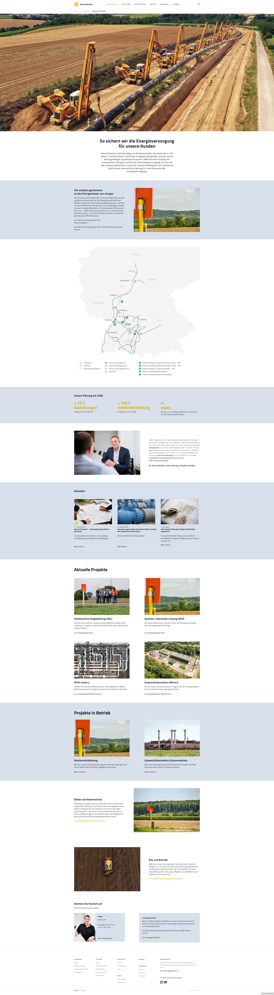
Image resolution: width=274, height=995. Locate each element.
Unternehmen (121, 959)
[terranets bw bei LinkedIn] (161, 982)
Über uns (119, 962)
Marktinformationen (101, 972)
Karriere (119, 976)
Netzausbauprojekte (79, 966)
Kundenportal (99, 975)
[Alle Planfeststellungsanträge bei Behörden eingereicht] (180, 511)
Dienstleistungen (100, 969)
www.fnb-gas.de (80, 222)
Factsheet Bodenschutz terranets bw (90, 821)
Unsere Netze (78, 959)
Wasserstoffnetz (78, 972)
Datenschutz (142, 976)
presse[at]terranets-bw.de (106, 925)
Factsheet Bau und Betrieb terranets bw (166, 878)
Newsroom (141, 959)
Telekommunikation (101, 966)
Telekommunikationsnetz (81, 969)
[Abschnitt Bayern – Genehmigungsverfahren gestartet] (93, 511)
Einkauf (141, 969)
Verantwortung (121, 966)
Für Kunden (99, 959)
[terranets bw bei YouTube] (165, 982)
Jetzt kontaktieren (105, 938)
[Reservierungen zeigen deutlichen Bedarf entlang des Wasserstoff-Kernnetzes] (136, 511)
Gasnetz (76, 962)
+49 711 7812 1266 (104, 927)
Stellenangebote (121, 979)
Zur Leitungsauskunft (150, 937)
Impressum (142, 972)
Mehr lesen (78, 546)
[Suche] (198, 4)
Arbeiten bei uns (121, 982)
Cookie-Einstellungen (267, 994)
